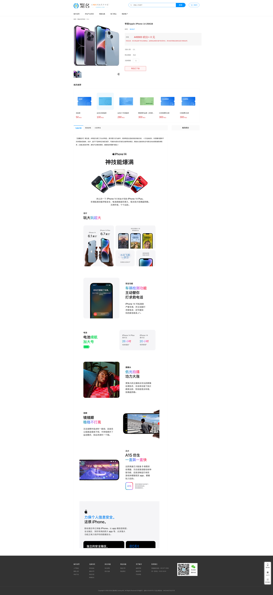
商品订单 (122, 568)
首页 (75, 19)
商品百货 (91, 574)
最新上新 (76, 571)
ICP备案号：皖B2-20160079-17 (146, 590)
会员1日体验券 (102, 113)
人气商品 (76, 568)
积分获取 (107, 568)
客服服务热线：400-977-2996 (160, 568)
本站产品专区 (89, 14)
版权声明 (138, 568)
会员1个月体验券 (123, 113)
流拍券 (78, 113)
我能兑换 (102, 14)
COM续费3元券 (164, 113)
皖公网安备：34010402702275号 (165, 590)
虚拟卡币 (91, 571)
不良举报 (138, 574)
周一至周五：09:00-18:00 (158, 571)
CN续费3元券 (184, 113)
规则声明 (138, 571)
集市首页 (77, 14)
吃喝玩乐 (91, 577)
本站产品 (76, 574)
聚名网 (115, 590)
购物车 (194, 5)
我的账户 (125, 14)
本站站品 (91, 568)
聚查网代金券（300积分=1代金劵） (146, 113)
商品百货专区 (81, 19)
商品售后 (122, 571)
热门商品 (113, 14)
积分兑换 (107, 571)
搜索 (180, 5)
